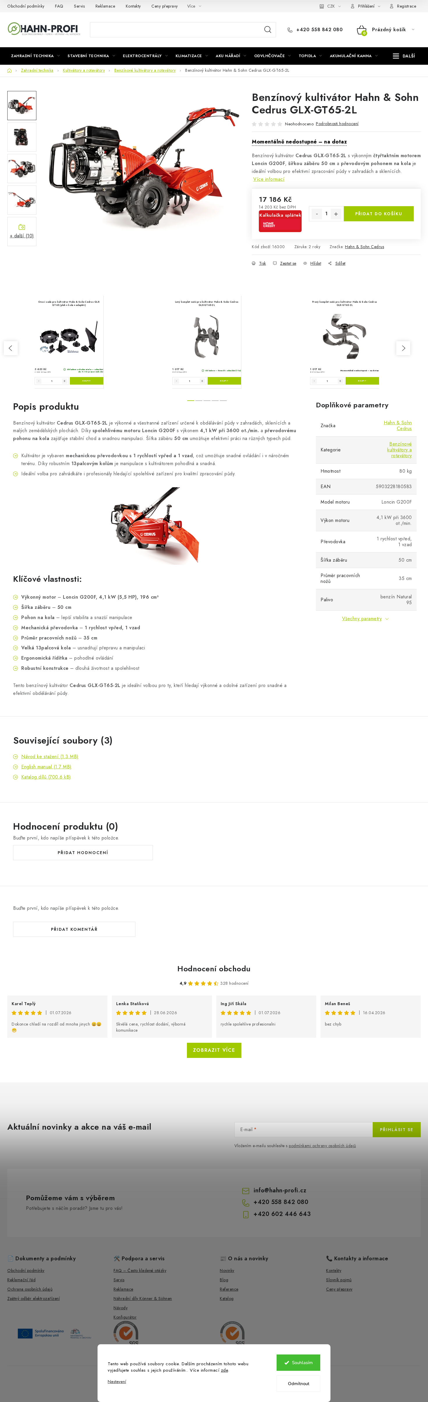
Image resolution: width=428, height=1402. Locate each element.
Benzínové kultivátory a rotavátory (399, 450)
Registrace (406, 6)
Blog (224, 1280)
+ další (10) (22, 235)
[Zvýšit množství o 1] (336, 214)
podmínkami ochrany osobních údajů (322, 1146)
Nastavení (117, 1382)
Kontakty (133, 6)
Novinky (227, 1270)
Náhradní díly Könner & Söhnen (143, 1298)
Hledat (268, 29)
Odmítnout (298, 1384)
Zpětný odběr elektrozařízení (33, 1298)
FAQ (59, 6)
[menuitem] (35, 56)
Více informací (268, 179)
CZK (331, 6)
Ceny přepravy (164, 6)
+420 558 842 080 (319, 30)
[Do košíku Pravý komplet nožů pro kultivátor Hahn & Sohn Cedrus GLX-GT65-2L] (362, 381)
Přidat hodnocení (83, 853)
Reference (229, 1289)
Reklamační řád (21, 1280)
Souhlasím (302, 1363)
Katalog (227, 1298)
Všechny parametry (362, 618)
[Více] (404, 56)
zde (224, 1370)
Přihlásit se (396, 1130)
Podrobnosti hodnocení (337, 124)
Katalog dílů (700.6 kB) (46, 777)
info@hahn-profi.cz (280, 1190)
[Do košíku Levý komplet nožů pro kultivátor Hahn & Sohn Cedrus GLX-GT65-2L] (224, 381)
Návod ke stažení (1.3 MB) (50, 756)
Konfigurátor (125, 1317)
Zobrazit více (214, 1050)
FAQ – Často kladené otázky (140, 1270)
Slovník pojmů (339, 1280)
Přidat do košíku (378, 214)
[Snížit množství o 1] (317, 214)
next (403, 348)
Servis (79, 6)
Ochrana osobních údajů (29, 1289)
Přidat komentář (74, 929)
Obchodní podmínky (26, 6)
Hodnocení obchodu (214, 968)
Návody (121, 1308)
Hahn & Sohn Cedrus (364, 247)
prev (11, 348)
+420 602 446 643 (282, 1214)
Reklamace (105, 6)
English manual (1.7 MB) (46, 766)
